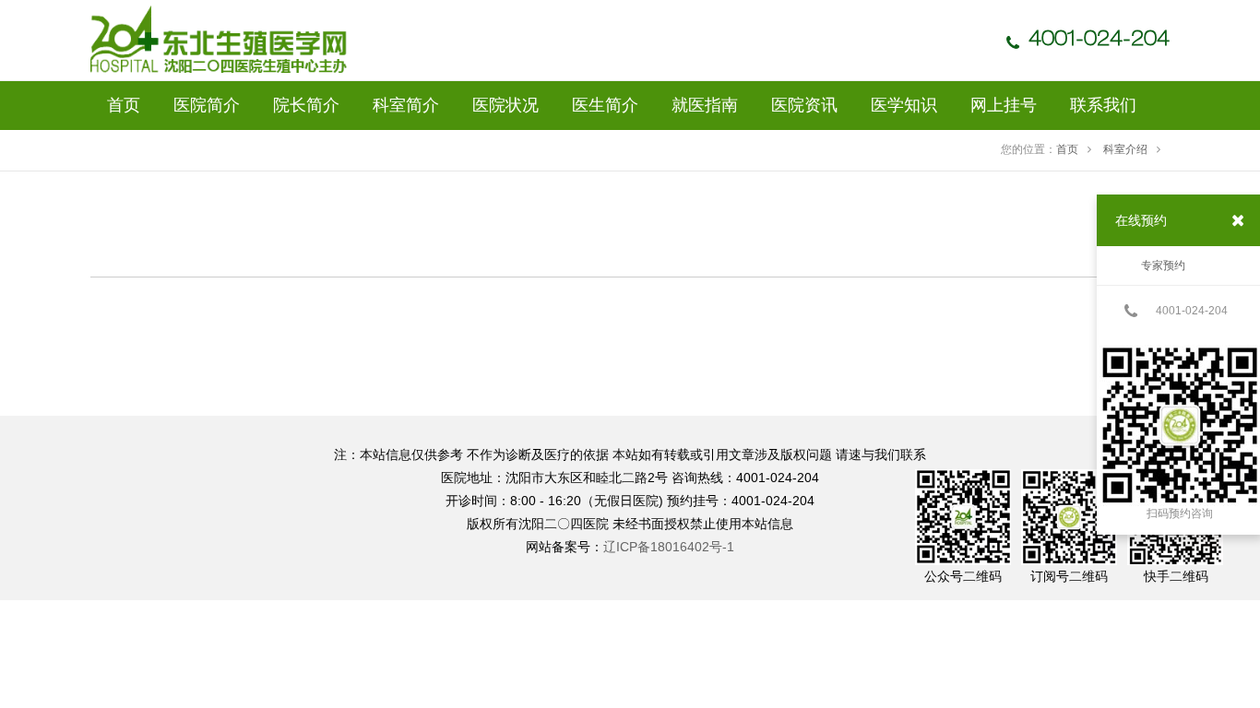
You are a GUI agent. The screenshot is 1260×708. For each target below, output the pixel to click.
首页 (1067, 149)
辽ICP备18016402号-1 (668, 546)
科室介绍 (1125, 149)
